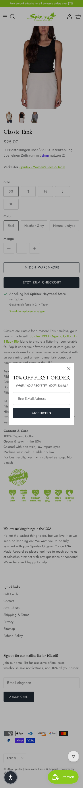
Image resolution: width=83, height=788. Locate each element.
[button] (11, 777)
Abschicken (41, 413)
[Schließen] (69, 368)
